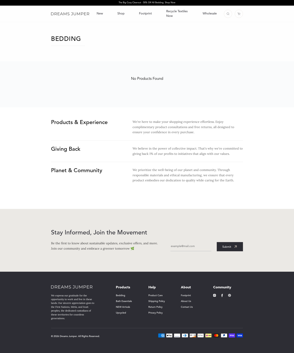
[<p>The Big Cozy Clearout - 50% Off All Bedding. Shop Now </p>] (147, 3)
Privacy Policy (155, 313)
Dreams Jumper (68, 336)
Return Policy (155, 307)
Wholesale (210, 13)
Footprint (145, 13)
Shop (121, 13)
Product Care (155, 295)
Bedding (120, 295)
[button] (228, 14)
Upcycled (121, 313)
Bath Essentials (124, 301)
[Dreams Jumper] (70, 14)
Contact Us (187, 307)
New (100, 13)
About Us (186, 301)
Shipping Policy (156, 301)
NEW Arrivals (123, 307)
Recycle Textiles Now (177, 14)
